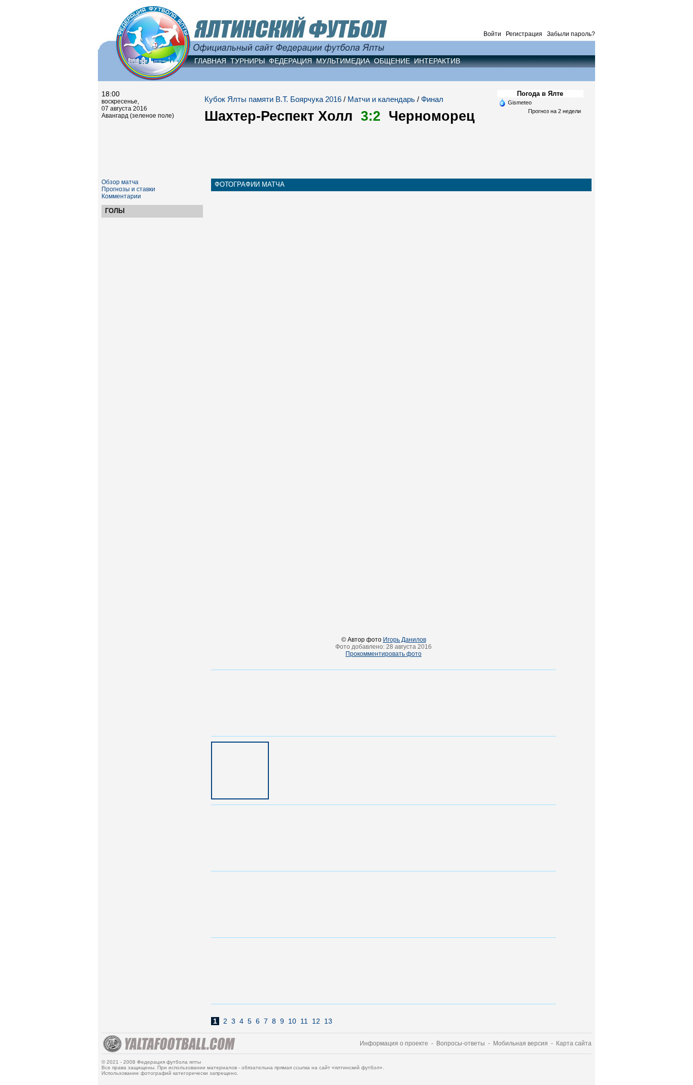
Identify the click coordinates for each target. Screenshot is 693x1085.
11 (304, 1021)
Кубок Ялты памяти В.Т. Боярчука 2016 (272, 99)
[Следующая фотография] (383, 627)
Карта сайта (574, 1043)
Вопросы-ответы (460, 1043)
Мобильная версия (520, 1043)
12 (316, 1021)
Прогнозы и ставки (128, 189)
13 (328, 1021)
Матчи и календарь (381, 99)
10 (292, 1021)
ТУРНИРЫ (247, 61)
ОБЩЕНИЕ (392, 61)
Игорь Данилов (404, 639)
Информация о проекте (394, 1043)
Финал (432, 99)
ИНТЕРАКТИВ (437, 61)
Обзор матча (119, 182)
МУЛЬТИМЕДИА (343, 61)
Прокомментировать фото (383, 653)
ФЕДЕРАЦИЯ (290, 61)
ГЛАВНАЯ (210, 61)
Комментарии (121, 196)
